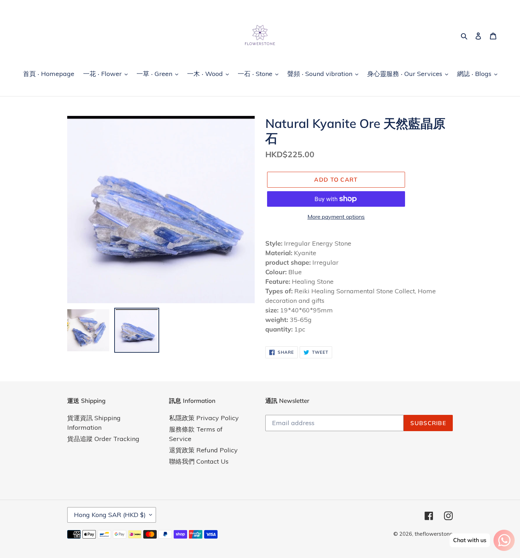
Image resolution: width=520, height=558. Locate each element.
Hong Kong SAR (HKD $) (110, 515)
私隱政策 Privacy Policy (204, 418)
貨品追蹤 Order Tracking (103, 439)
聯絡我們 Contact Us (199, 461)
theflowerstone (434, 533)
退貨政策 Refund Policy (203, 450)
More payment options (336, 216)
